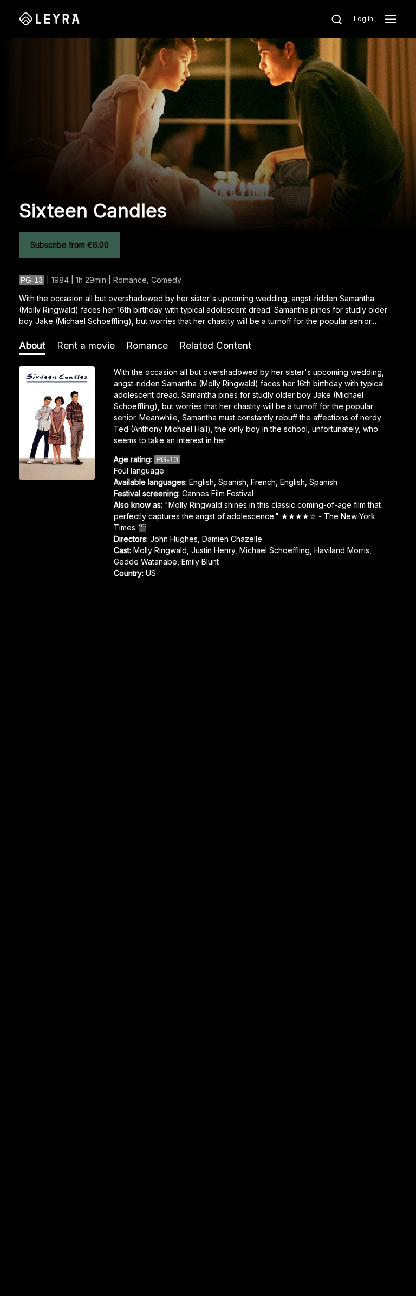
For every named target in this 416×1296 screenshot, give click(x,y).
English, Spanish (308, 482)
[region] (208, 476)
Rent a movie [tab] (86, 345)
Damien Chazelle (232, 538)
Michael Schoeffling (274, 550)
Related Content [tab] (215, 345)
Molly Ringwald (160, 550)
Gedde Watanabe (145, 561)
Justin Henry (213, 550)
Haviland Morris (341, 550)
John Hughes (174, 538)
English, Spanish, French (232, 482)
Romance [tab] (147, 345)
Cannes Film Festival (217, 493)
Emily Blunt (200, 561)
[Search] (331, 19)
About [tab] (32, 345)
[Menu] (391, 19)
